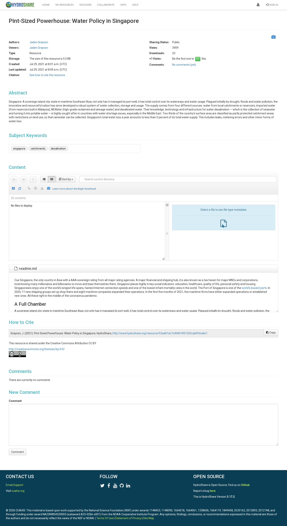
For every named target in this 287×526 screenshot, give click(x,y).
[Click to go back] (14, 179)
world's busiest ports (254, 287)
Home (46, 4)
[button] (258, 5)
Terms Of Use (104, 518)
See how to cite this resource (47, 75)
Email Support (14, 485)
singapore (19, 148)
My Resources (64, 4)
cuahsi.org (18, 490)
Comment (15, 400)
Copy (272, 332)
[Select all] (13, 188)
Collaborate (105, 4)
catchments (38, 148)
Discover (85, 4)
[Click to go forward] (23, 179)
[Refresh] (19, 188)
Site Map (148, 518)
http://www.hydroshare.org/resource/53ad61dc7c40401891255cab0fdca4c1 (160, 333)
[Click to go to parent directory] (33, 179)
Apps (123, 4)
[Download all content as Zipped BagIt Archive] (49, 188)
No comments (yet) (184, 64)
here (213, 490)
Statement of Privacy (128, 518)
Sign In (273, 4)
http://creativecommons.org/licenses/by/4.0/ (37, 349)
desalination (58, 148)
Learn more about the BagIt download (74, 188)
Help (135, 4)
